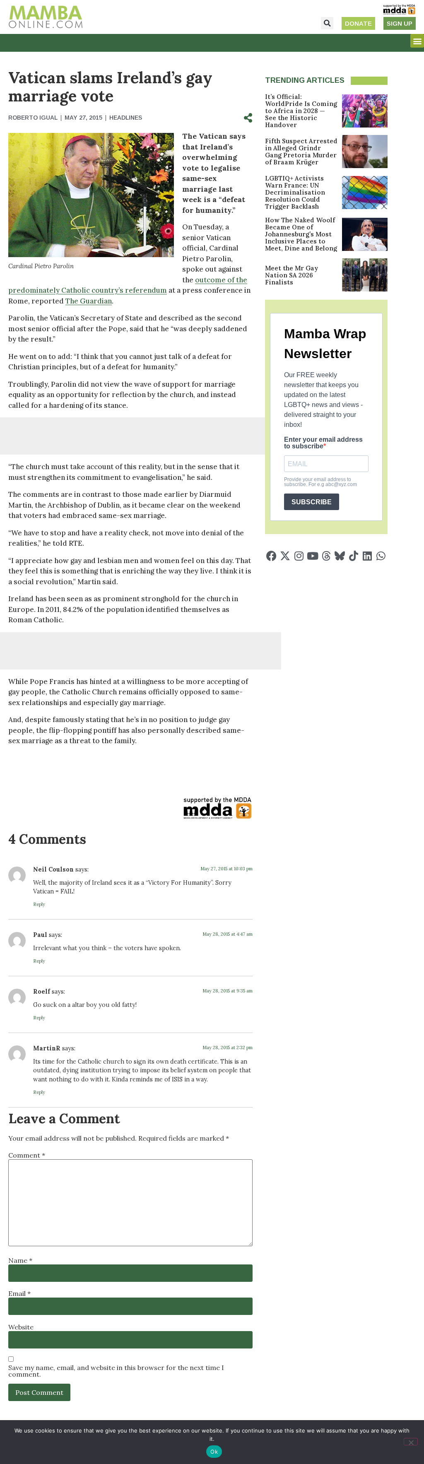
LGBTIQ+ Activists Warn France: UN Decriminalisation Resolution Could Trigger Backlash (295, 192)
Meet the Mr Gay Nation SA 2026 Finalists (291, 275)
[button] (327, 23)
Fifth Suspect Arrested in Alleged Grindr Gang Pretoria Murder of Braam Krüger (301, 151)
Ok (214, 1451)
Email (19, 1293)
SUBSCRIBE (312, 502)
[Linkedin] (367, 556)
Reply (39, 904)
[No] (411, 1441)
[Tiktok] (353, 556)
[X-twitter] (285, 556)
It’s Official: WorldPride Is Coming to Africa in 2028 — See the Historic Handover (301, 110)
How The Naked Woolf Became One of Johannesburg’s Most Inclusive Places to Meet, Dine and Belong (301, 234)
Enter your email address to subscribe (323, 443)
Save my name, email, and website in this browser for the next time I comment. (116, 1370)
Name (20, 1260)
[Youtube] (312, 556)
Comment (26, 1155)
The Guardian (88, 301)
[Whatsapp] (381, 556)
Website (21, 1327)
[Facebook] (271, 556)
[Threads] (326, 556)
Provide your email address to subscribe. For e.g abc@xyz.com (320, 482)
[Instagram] (299, 556)
